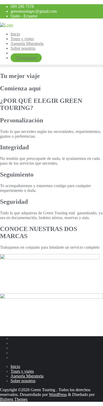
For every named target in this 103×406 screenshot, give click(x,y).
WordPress (58, 394)
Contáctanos (26, 58)
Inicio (15, 366)
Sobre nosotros (23, 381)
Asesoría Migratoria (27, 376)
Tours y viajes (22, 371)
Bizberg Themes (13, 399)
